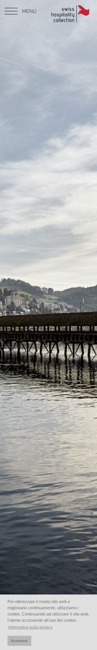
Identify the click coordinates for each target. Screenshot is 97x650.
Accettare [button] (19, 641)
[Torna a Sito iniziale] (70, 15)
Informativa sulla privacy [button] (30, 627)
